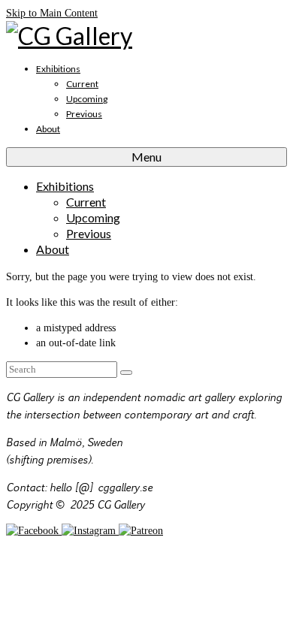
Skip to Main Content (52, 13)
